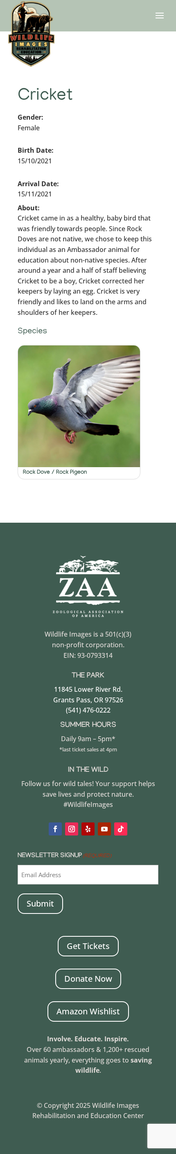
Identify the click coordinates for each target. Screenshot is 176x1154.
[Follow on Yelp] (88, 828)
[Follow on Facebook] (55, 828)
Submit (40, 903)
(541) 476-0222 (88, 710)
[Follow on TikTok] (120, 828)
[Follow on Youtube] (104, 828)
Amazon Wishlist (88, 1011)
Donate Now (88, 978)
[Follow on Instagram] (71, 828)
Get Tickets (88, 945)
